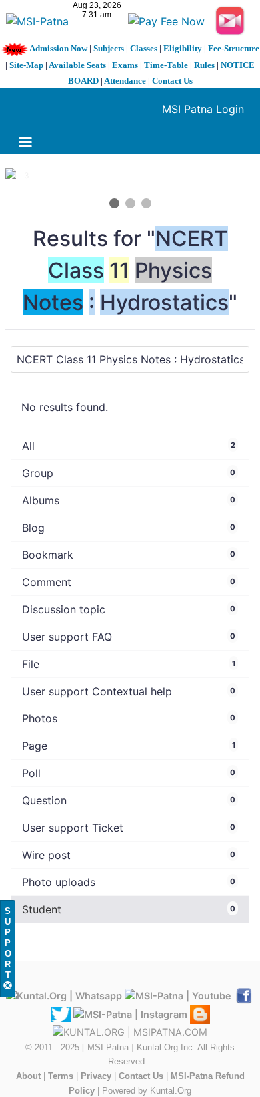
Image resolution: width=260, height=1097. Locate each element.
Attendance (125, 81)
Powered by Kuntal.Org (146, 1091)
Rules (204, 65)
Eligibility (182, 48)
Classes (143, 48)
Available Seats (77, 65)
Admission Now (58, 48)
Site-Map (26, 65)
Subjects (108, 48)
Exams (125, 65)
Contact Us (172, 81)
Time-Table (166, 65)
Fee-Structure (233, 48)
